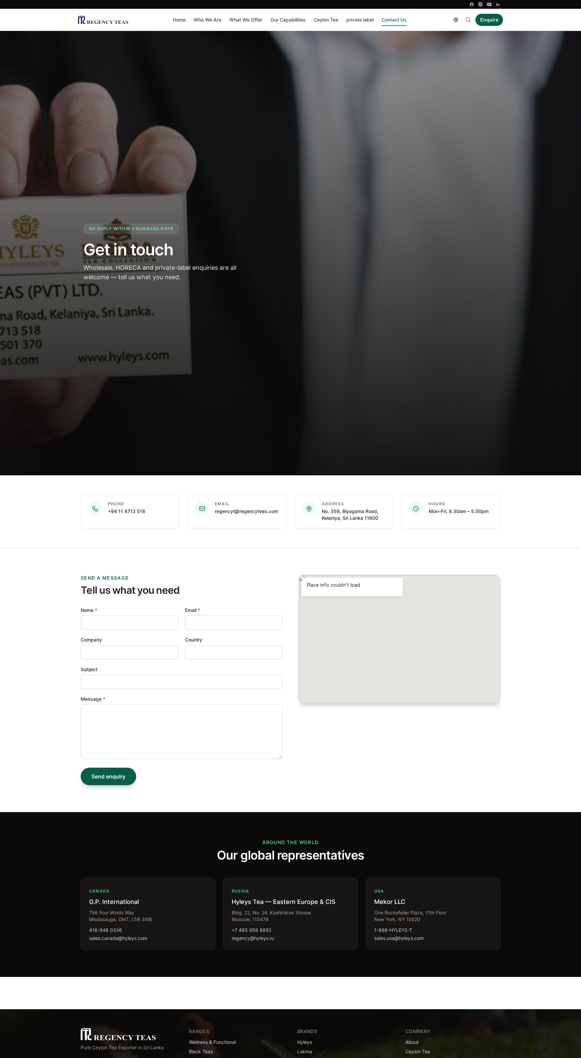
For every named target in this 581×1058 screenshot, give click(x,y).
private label (360, 20)
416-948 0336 (105, 930)
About (412, 1042)
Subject (89, 669)
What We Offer (245, 20)
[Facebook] (471, 4)
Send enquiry (108, 776)
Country (193, 640)
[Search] (468, 20)
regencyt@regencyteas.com (246, 511)
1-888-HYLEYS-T (393, 930)
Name (89, 610)
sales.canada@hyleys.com (118, 938)
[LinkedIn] (498, 4)
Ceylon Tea (326, 20)
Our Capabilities (288, 20)
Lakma (304, 1051)
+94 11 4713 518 (126, 511)
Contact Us (394, 20)
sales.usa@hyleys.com (399, 938)
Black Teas (201, 1051)
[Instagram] (480, 4)
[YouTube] (489, 4)
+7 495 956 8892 (251, 930)
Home (179, 20)
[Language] (456, 20)
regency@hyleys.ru (253, 938)
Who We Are (207, 20)
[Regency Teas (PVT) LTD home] (103, 20)
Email (192, 610)
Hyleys (304, 1042)
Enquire (489, 20)
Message (93, 699)
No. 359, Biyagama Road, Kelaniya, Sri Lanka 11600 (350, 514)
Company (91, 640)
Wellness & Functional (212, 1042)
